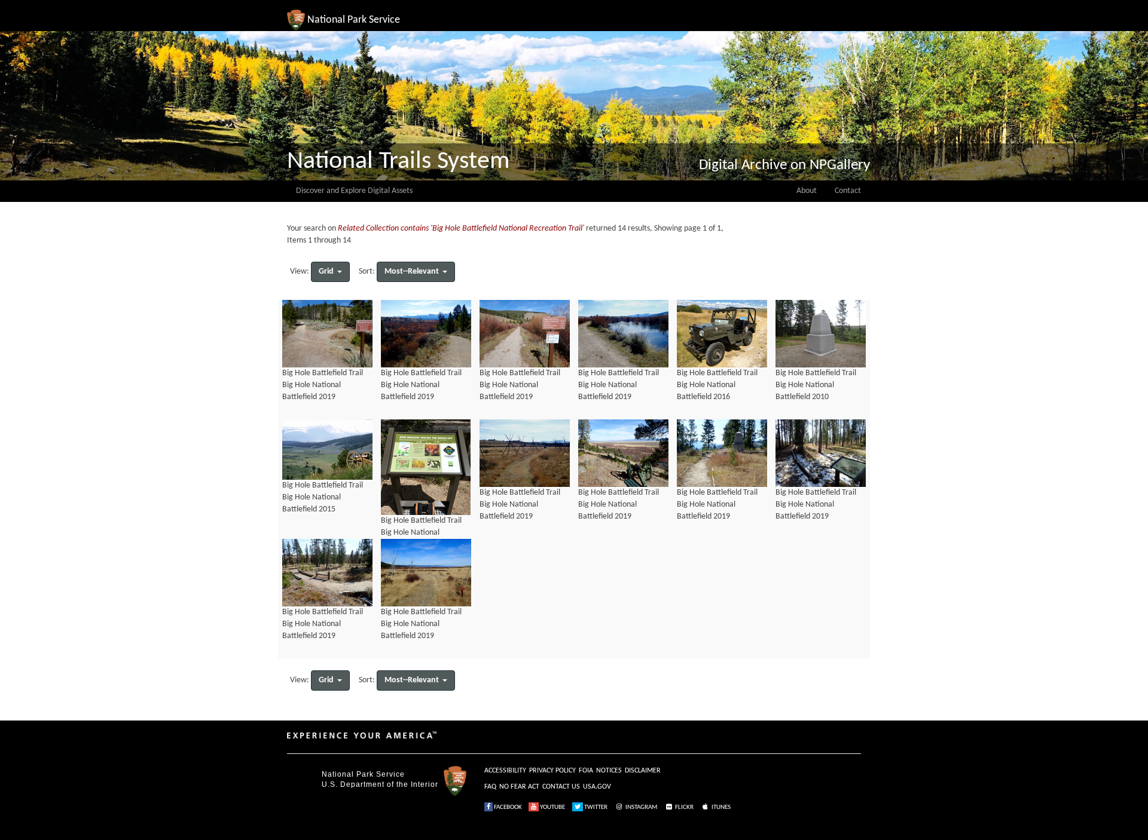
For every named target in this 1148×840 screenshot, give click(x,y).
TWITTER (595, 807)
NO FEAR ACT (519, 786)
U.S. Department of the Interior (380, 784)
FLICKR (684, 807)
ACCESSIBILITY (505, 770)
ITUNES (720, 807)
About (806, 190)
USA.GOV (597, 786)
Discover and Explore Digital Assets (354, 190)
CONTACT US (561, 786)
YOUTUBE (552, 807)
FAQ (490, 786)
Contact (848, 190)
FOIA (586, 770)
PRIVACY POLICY (552, 770)
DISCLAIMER (643, 770)
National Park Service (363, 774)
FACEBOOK (507, 807)
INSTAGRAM (640, 807)
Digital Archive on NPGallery (784, 165)
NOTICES (609, 770)
